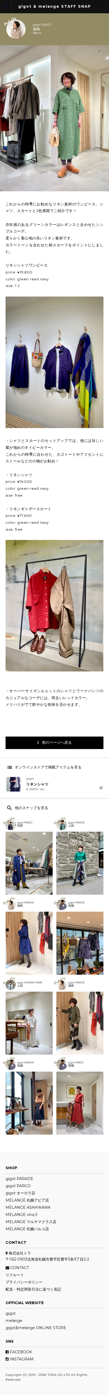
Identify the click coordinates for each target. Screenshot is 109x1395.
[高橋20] (79, 943)
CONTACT (19, 1267)
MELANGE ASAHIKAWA (28, 1207)
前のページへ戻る (54, 742)
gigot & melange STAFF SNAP (54, 7)
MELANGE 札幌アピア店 (27, 1200)
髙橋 (71, 1065)
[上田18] (29, 1023)
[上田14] (79, 863)
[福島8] (29, 943)
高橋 (71, 905)
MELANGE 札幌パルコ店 (27, 1229)
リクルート (15, 1275)
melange (14, 1320)
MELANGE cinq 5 (21, 1214)
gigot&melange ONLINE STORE (36, 1327)
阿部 (20, 826)
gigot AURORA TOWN (29, 983)
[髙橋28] (79, 1103)
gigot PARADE (76, 823)
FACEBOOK (20, 1352)
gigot (11, 1313)
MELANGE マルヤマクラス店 (31, 1221)
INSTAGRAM (21, 1359)
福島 (36, 29)
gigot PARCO (42, 25)
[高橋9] (29, 1103)
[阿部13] (29, 863)
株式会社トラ (19, 1253)
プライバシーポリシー (24, 1282)
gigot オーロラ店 (20, 1193)
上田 (71, 826)
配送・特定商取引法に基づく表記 (33, 1289)
